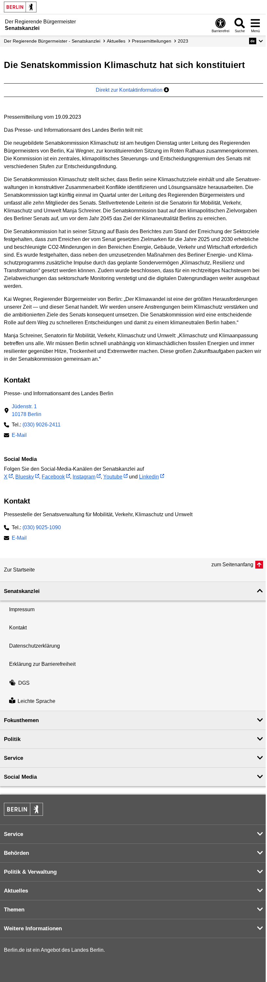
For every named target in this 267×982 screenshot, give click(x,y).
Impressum (22, 609)
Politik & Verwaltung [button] (30, 872)
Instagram (84, 476)
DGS (24, 683)
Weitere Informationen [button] (33, 928)
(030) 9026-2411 (41, 424)
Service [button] (13, 758)
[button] (256, 41)
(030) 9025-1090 (41, 527)
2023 (183, 41)
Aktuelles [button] (16, 891)
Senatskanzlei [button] (22, 591)
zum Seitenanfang (232, 564)
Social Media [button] (20, 777)
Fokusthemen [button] (21, 720)
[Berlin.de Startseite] (20, 7)
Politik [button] (12, 739)
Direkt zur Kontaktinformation (130, 90)
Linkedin (149, 476)
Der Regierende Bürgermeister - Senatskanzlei (52, 41)
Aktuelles (116, 41)
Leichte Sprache (36, 701)
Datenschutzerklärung (34, 646)
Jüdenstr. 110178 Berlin (26, 410)
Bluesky (24, 476)
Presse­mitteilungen (151, 41)
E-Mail (19, 435)
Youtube (112, 476)
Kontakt (18, 627)
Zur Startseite (19, 569)
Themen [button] (14, 910)
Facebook (53, 476)
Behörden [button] (16, 853)
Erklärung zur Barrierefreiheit (42, 664)
